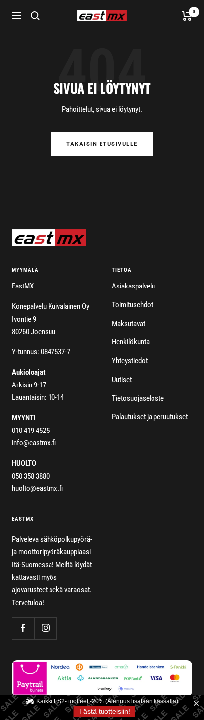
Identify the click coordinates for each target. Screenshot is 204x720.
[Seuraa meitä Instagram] (45, 628)
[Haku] (35, 15)
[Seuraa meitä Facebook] (23, 628)
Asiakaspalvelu (133, 286)
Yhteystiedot (130, 360)
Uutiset (122, 379)
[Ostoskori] (187, 16)
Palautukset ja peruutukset (150, 416)
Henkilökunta (131, 341)
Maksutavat (128, 323)
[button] (198, 703)
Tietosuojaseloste (138, 398)
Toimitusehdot (132, 304)
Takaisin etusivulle (102, 143)
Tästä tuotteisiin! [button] (104, 711)
